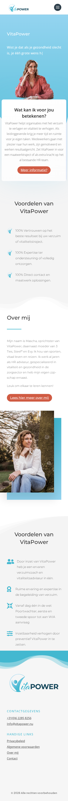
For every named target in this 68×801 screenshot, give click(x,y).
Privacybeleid (16, 741)
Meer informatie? (34, 170)
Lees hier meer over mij (29, 398)
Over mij (12, 753)
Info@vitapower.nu (20, 724)
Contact (12, 758)
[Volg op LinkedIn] (30, 781)
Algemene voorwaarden (23, 747)
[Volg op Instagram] (38, 781)
